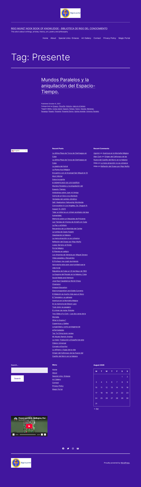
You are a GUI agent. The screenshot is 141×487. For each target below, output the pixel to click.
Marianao (90, 109)
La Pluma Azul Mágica (61, 170)
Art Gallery (86, 38)
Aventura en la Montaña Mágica (65, 301)
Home (45, 38)
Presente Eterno (68, 111)
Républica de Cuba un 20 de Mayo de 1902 (69, 271)
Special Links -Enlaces (69, 38)
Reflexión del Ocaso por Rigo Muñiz (66, 242)
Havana (83, 109)
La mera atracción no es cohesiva (66, 238)
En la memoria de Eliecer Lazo (64, 304)
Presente (58, 111)
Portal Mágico (58, 248)
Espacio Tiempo (69, 109)
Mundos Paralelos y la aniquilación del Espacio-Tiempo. (68, 85)
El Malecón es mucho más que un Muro (68, 294)
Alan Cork (97, 157)
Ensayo (55, 106)
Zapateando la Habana (61, 235)
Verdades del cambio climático (64, 199)
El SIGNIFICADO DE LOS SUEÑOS (65, 183)
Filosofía (62, 106)
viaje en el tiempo (79, 106)
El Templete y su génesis (62, 297)
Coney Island (57, 109)
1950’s (49, 109)
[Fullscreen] (45, 434)
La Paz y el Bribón (59, 225)
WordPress (125, 463)
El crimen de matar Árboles (63, 310)
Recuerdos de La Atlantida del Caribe (67, 229)
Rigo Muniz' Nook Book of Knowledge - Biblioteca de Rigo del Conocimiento (59, 28)
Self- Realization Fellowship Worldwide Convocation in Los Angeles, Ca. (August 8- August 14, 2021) (70, 205)
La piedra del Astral (60, 166)
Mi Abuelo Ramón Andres (62, 337)
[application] (29, 426)
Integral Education (59, 287)
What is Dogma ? (59, 320)
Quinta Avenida (79, 111)
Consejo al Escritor (60, 346)
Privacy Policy (109, 38)
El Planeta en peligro (60, 251)
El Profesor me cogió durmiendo (65, 261)
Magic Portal (124, 38)
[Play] (13, 434)
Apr (97, 409)
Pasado (51, 111)
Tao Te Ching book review (63, 333)
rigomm (97, 153)
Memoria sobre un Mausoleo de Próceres (68, 219)
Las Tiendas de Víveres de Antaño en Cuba (69, 222)
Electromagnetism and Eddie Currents (67, 291)
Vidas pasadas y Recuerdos (63, 258)
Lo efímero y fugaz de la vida (64, 350)
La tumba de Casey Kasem (63, 232)
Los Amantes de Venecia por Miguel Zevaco (70, 255)
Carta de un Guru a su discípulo (65, 196)
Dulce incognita (58, 179)
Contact (97, 38)
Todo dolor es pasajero (61, 307)
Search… (14, 365)
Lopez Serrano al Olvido (62, 245)
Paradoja (44, 111)
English (16, 151)
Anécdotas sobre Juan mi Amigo (65, 193)
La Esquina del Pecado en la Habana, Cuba (69, 274)
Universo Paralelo (92, 111)
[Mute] (42, 434)
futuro (77, 109)
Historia (69, 106)
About (53, 38)
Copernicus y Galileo (60, 323)
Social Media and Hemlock (63, 278)
